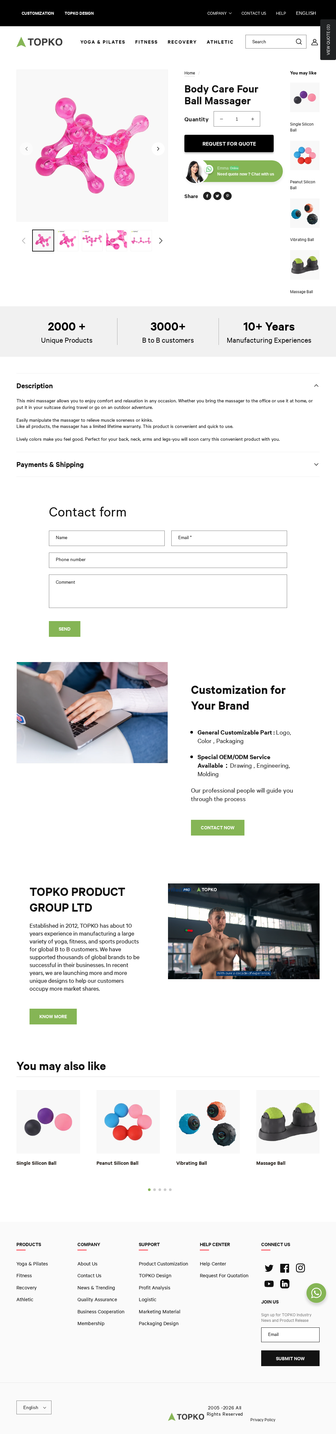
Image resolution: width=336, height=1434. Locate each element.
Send (65, 629)
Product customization (163, 1263)
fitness (24, 1275)
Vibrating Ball (191, 1162)
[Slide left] (26, 148)
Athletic (24, 1299)
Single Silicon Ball (36, 1162)
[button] (149, 1189)
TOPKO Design (155, 1275)
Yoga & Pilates (32, 1263)
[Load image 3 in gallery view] (92, 240)
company (217, 13)
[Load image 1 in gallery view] (43, 240)
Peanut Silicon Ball (117, 1162)
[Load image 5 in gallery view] (141, 240)
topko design (79, 13)
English (306, 13)
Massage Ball (270, 1162)
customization (38, 13)
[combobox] (276, 41)
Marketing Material (159, 1311)
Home (189, 72)
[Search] (299, 41)
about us (87, 1263)
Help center (213, 1263)
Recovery (26, 1287)
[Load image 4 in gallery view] (116, 240)
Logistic (148, 1299)
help (281, 13)
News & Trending (96, 1287)
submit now (290, 1358)
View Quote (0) (328, 39)
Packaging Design (158, 1323)
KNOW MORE (53, 1016)
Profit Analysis (154, 1287)
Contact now (218, 827)
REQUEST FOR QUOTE (229, 143)
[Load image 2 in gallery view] (67, 240)
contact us (254, 13)
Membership (91, 1323)
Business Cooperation (100, 1311)
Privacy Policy (262, 1419)
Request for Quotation (224, 1275)
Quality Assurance (97, 1299)
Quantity (196, 119)
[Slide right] (158, 148)
